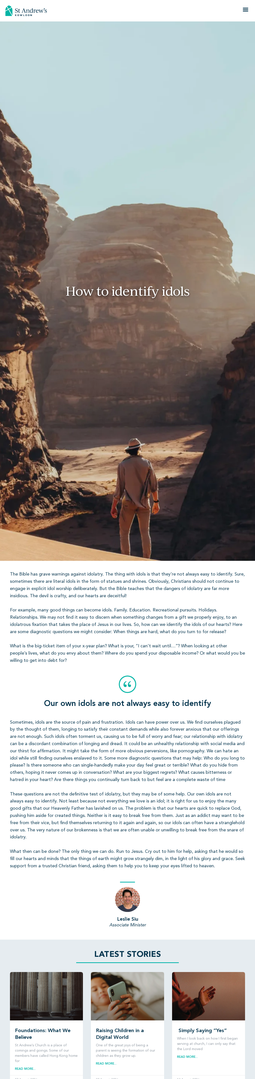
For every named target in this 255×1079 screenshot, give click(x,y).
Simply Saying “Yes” (202, 1030)
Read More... (25, 1069)
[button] (245, 9)
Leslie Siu (127, 919)
